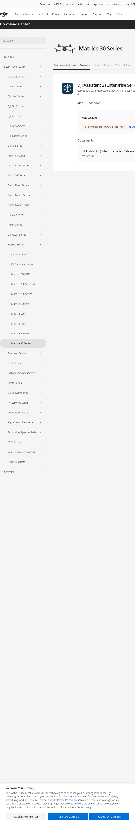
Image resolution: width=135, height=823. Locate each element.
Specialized (69, 14)
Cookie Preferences (68, 800)
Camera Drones (24, 14)
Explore (85, 14)
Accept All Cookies (109, 817)
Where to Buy (114, 14)
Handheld (42, 14)
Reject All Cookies (68, 817)
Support (97, 14)
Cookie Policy (84, 807)
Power (55, 14)
